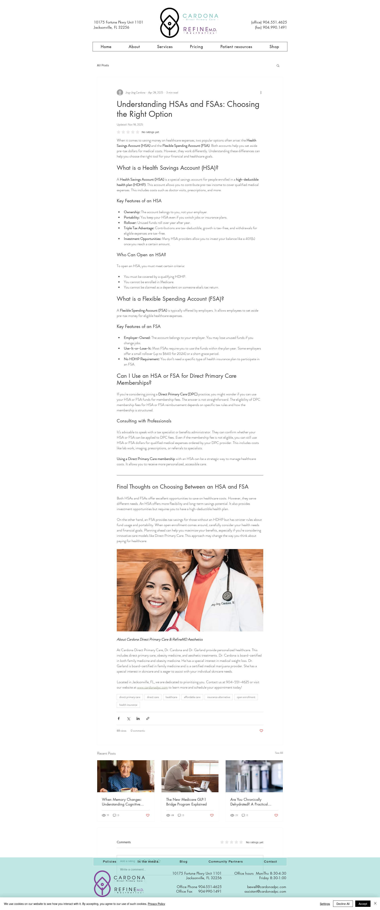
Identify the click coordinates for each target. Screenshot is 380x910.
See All (279, 753)
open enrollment (246, 697)
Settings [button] (325, 904)
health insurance (128, 705)
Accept (363, 904)
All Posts (103, 65)
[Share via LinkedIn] (138, 718)
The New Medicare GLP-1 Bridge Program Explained (186, 801)
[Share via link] (148, 718)
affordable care (192, 697)
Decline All (343, 904)
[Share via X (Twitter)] (128, 718)
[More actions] (260, 92)
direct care (153, 697)
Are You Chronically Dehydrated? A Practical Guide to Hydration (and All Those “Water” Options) (252, 801)
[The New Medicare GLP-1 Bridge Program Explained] (190, 776)
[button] (278, 65)
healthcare (171, 697)
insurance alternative (218, 697)
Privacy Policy (156, 904)
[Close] (375, 904)
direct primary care (129, 697)
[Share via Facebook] (119, 718)
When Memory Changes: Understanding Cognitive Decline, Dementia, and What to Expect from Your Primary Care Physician (125, 801)
